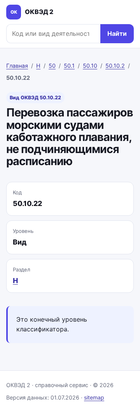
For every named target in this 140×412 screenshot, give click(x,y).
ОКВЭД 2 (32, 12)
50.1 (69, 65)
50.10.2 (115, 65)
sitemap (94, 397)
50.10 (90, 65)
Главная (17, 65)
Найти (117, 33)
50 (52, 65)
